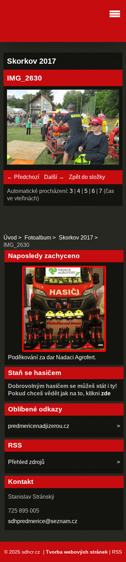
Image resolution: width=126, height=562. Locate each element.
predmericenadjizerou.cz (38, 426)
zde (106, 393)
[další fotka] (107, 128)
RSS (117, 552)
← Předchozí (23, 177)
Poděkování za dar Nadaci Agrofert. (52, 357)
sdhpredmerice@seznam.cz (42, 521)
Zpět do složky (87, 177)
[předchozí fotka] (18, 128)
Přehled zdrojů (26, 462)
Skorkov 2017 (76, 238)
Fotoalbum (37, 238)
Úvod (10, 238)
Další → (54, 177)
